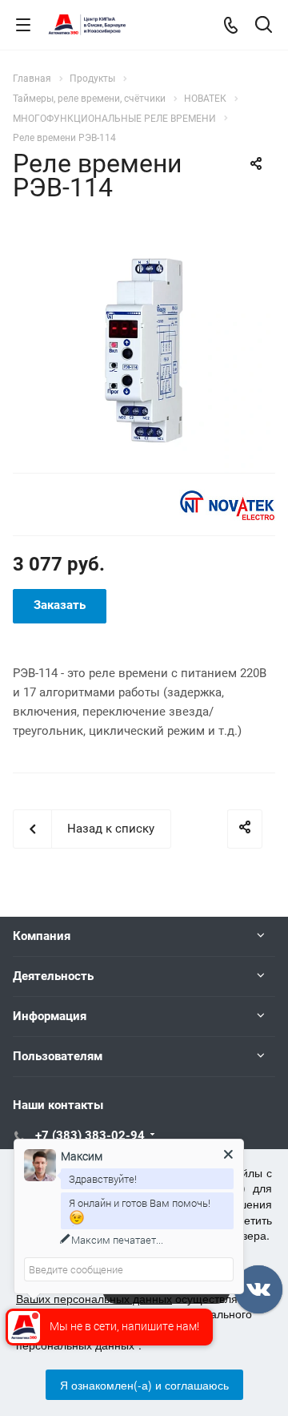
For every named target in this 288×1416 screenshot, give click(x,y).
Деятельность (53, 976)
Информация (49, 1016)
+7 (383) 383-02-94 (90, 1135)
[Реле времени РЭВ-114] (144, 344)
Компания (41, 936)
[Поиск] (263, 26)
